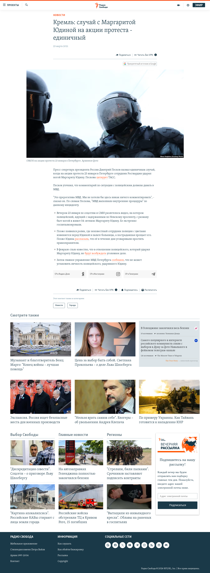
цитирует (102, 177)
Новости (59, 15)
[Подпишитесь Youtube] (130, 545)
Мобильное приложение (23, 544)
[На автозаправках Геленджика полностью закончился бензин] (81, 452)
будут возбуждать (95, 253)
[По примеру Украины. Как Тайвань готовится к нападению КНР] (169, 397)
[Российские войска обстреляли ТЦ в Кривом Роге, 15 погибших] (81, 496)
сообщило (118, 260)
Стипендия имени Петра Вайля (27, 549)
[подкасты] (188, 5)
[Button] (123, 55)
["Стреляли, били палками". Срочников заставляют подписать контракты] (129, 452)
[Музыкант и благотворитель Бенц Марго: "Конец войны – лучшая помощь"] (40, 339)
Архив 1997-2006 (19, 555)
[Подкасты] (159, 545)
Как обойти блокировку (71, 549)
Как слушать (64, 544)
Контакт (14, 561)
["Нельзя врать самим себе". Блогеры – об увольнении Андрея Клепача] (105, 397)
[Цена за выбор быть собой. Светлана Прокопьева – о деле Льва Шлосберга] (105, 339)
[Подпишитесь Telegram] (137, 545)
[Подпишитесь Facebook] (115, 545)
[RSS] (152, 545)
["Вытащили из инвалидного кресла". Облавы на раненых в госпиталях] (129, 496)
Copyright (63, 561)
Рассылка (63, 555)
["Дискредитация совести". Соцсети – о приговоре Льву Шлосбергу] (32, 452)
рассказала (82, 239)
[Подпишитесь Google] (108, 545)
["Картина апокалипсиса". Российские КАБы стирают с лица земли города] (32, 496)
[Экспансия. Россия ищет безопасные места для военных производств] (40, 397)
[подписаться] (166, 545)
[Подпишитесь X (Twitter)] (122, 545)
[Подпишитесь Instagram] (144, 545)
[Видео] (178, 5)
